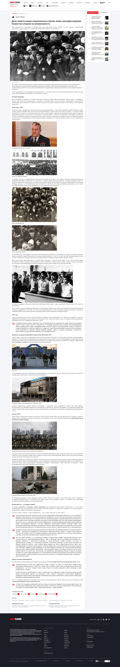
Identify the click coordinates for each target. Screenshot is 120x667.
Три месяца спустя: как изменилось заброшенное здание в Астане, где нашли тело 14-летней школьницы (29, 606)
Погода (95, 2)
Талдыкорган (67, 641)
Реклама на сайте (80, 660)
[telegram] (109, 620)
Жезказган (66, 645)
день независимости (55, 600)
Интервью (71, 2)
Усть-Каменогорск (48, 647)
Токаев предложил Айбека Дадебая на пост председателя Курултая (98, 58)
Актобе (65, 634)
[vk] (98, 620)
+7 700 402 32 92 (89, 637)
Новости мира (55, 2)
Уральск (45, 645)
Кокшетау (46, 638)
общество (64, 600)
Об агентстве (67, 660)
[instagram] (104, 620)
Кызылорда (46, 640)
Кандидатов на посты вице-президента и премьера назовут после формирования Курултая (98, 38)
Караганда (66, 636)
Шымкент (46, 632)
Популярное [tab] (104, 12)
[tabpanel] (98, 38)
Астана (45, 630)
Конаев (65, 647)
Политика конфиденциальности (41, 660)
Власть (32, 2)
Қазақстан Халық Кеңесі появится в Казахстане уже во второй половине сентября (97, 22)
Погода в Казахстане (48, 653)
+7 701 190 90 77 (89, 647)
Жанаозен (21, 600)
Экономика (40, 2)
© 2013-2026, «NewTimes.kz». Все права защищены (19, 661)
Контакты (91, 660)
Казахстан (15, 600)
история (70, 600)
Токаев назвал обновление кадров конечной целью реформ (98, 43)
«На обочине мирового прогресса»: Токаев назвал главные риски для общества (97, 27)
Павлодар (66, 640)
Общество (63, 2)
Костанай (66, 638)
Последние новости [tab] (93, 12)
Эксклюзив (79, 2)
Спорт (47, 2)
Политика (25, 2)
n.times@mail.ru (89, 641)
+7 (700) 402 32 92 (13, 6)
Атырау (45, 636)
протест (33, 600)
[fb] (101, 620)
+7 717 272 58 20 (89, 635)
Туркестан (66, 643)
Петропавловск (47, 641)
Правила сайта (56, 660)
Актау (45, 634)
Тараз (45, 643)
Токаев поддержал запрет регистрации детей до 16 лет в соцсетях (98, 33)
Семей (65, 632)
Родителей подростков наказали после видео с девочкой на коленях (96, 17)
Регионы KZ (87, 2)
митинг (27, 600)
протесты (45, 600)
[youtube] (106, 620)
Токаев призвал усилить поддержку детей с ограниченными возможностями (98, 53)
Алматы (66, 630)
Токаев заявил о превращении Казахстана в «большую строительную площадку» (98, 48)
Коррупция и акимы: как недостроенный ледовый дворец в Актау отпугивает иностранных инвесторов (64, 606)
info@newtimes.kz (90, 645)
